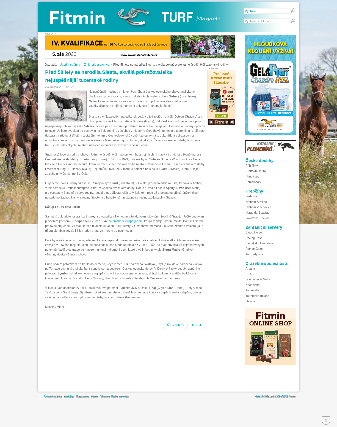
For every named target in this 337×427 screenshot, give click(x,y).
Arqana (250, 268)
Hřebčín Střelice (256, 202)
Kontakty (69, 396)
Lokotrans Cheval (257, 218)
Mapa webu (82, 396)
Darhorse (251, 196)
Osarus (250, 301)
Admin (94, 396)
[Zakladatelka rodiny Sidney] (66, 106)
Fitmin (291, 396)
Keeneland (253, 285)
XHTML (265, 396)
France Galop (254, 248)
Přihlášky (252, 165)
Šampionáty (253, 182)
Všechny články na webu (114, 396)
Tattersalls (252, 290)
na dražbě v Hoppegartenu (125, 221)
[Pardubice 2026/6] (140, 57)
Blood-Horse (254, 232)
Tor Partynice (254, 254)
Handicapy (253, 176)
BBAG (250, 274)
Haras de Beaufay (257, 212)
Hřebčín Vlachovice (258, 207)
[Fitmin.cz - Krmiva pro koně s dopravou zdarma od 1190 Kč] (221, 124)
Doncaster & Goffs (258, 279)
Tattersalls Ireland (257, 296)
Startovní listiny (256, 171)
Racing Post (254, 238)
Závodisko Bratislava (259, 243)
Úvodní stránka (52, 396)
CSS (277, 396)
